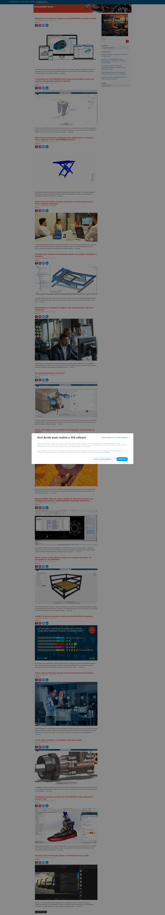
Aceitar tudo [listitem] (122, 459)
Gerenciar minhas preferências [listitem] (102, 459)
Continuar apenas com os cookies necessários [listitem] (114, 437)
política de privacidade (103, 452)
